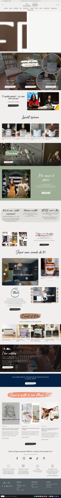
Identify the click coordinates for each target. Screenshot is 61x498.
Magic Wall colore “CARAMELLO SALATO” (47, 278)
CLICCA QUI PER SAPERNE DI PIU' (52, 475)
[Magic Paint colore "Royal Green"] (38, 130)
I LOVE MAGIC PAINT (25, 471)
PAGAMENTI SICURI (52, 469)
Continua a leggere (5, 438)
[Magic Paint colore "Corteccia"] (52, 130)
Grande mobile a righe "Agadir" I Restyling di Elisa (6, 340)
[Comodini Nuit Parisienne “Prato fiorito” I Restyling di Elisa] (52, 331)
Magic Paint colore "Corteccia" (48, 139)
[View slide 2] (48, 280)
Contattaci (19, 487)
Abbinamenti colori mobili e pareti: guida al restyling (30, 429)
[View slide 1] (47, 280)
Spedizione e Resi (34, 484)
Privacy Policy (48, 485)
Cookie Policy (48, 487)
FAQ (32, 485)
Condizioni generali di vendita (51, 484)
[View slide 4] (50, 280)
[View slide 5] (51, 280)
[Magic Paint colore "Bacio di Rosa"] (23, 130)
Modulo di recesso (34, 487)
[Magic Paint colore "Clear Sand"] (9, 130)
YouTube (40, 471)
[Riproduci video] (43, 101)
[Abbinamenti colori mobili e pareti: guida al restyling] (30, 413)
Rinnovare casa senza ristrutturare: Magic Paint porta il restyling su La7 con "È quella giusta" (50, 430)
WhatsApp (9, 472)
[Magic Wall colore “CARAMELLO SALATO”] (50, 267)
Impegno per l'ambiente (21, 485)
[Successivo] (56, 333)
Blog (17, 488)
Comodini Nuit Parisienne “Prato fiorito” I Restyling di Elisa (49, 340)
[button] (10, 71)
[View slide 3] (49, 280)
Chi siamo (18, 484)
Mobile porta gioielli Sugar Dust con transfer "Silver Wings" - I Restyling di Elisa (36, 340)
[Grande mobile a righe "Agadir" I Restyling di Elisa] (9, 331)
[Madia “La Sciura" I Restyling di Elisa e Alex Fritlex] (23, 331)
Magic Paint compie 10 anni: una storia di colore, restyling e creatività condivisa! (11, 429)
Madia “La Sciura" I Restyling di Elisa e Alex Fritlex (20, 340)
